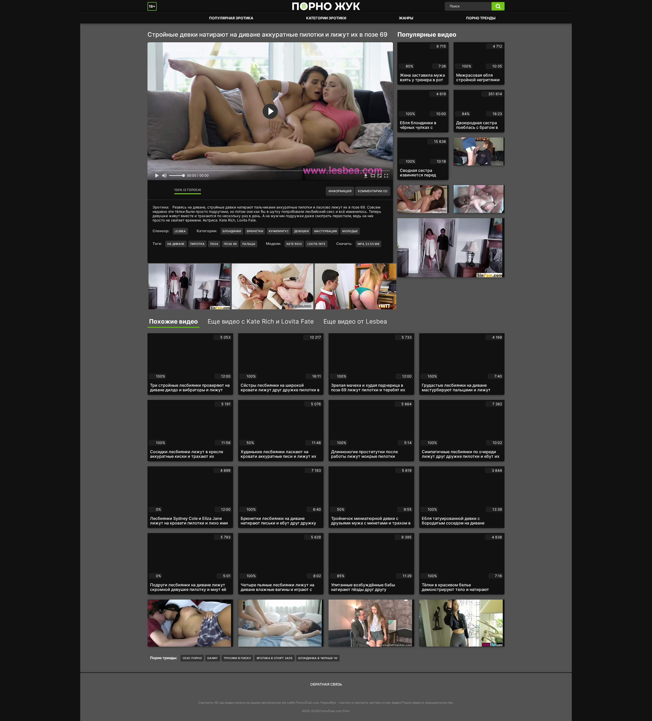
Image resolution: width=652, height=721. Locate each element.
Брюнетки (255, 231)
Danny (212, 658)
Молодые (350, 231)
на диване (176, 244)
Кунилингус (279, 231)
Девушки (301, 231)
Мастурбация (325, 231)
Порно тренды (481, 18)
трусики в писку (237, 658)
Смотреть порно (156, 18)
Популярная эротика (231, 18)
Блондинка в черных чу (317, 658)
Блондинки (232, 231)
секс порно (192, 658)
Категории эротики (326, 18)
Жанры (406, 18)
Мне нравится (155, 191)
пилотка (197, 244)
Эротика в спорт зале (274, 658)
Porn (346, 711)
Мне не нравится (166, 191)
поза (214, 244)
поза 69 (230, 244)
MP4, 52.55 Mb (368, 244)
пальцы (248, 244)
